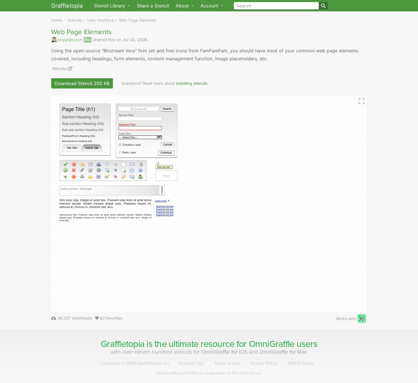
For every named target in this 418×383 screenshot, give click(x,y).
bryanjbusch (70, 39)
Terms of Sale (227, 363)
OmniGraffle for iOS (225, 352)
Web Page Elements (137, 20)
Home (56, 20)
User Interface (100, 20)
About (183, 6)
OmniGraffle (272, 344)
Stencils (74, 20)
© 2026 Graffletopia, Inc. (136, 363)
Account (210, 6)
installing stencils (191, 83)
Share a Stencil (153, 6)
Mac (283, 352)
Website (60, 68)
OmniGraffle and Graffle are (209, 373)
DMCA (300, 363)
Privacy (264, 363)
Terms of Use (191, 363)
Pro (87, 39)
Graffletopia (67, 5)
